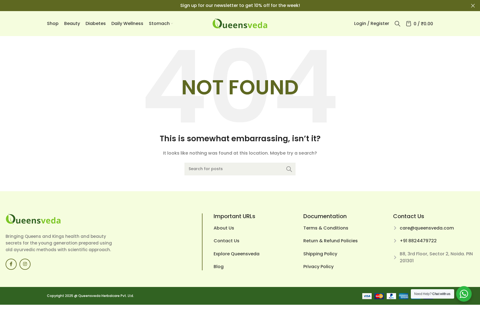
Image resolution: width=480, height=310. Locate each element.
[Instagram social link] (25, 264)
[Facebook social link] (11, 264)
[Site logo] (240, 23)
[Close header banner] (473, 5)
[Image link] (33, 218)
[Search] (397, 23)
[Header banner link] (231, 5)
